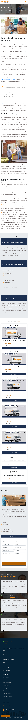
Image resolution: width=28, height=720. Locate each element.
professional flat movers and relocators (9, 79)
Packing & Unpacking (7, 685)
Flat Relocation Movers (7, 690)
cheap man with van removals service (14, 131)
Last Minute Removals (7, 699)
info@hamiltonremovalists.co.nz (11, 705)
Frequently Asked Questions (8, 659)
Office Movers (6, 677)
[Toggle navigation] (25, 2)
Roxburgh (10, 10)
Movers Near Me (6, 670)
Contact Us (5, 665)
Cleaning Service (6, 688)
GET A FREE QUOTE (14, 348)
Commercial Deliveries (7, 696)
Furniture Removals (7, 682)
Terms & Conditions (7, 667)
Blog (4, 662)
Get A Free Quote (14, 563)
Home (2, 10)
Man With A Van (6, 679)
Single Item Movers (7, 693)
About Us (5, 656)
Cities (6, 10)
